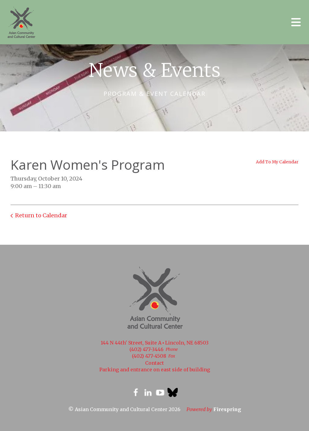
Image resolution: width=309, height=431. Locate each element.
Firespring (227, 409)
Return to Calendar (41, 215)
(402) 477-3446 (146, 349)
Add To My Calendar (277, 162)
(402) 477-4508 (149, 356)
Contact (154, 363)
